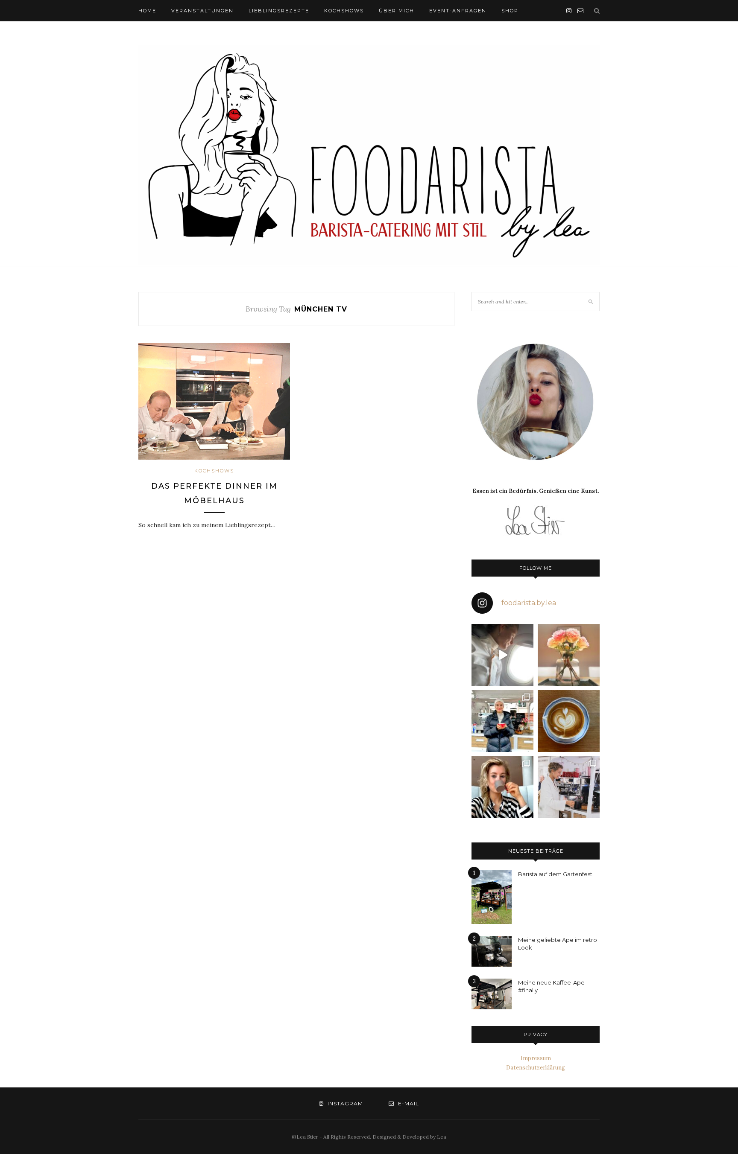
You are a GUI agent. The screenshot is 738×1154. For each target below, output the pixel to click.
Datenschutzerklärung (535, 1067)
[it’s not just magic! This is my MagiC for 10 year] (502, 655)
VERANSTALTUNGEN (202, 11)
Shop (509, 11)
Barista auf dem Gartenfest (555, 874)
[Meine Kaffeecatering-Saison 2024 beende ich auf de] (502, 721)
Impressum (536, 1058)
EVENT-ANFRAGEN (457, 11)
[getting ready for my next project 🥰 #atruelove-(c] (569, 721)
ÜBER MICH (396, 11)
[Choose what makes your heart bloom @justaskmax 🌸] (569, 655)
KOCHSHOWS (344, 11)
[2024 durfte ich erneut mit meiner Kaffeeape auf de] (569, 787)
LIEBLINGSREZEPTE (279, 11)
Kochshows (214, 471)
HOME (147, 11)
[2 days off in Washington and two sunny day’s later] (502, 787)
